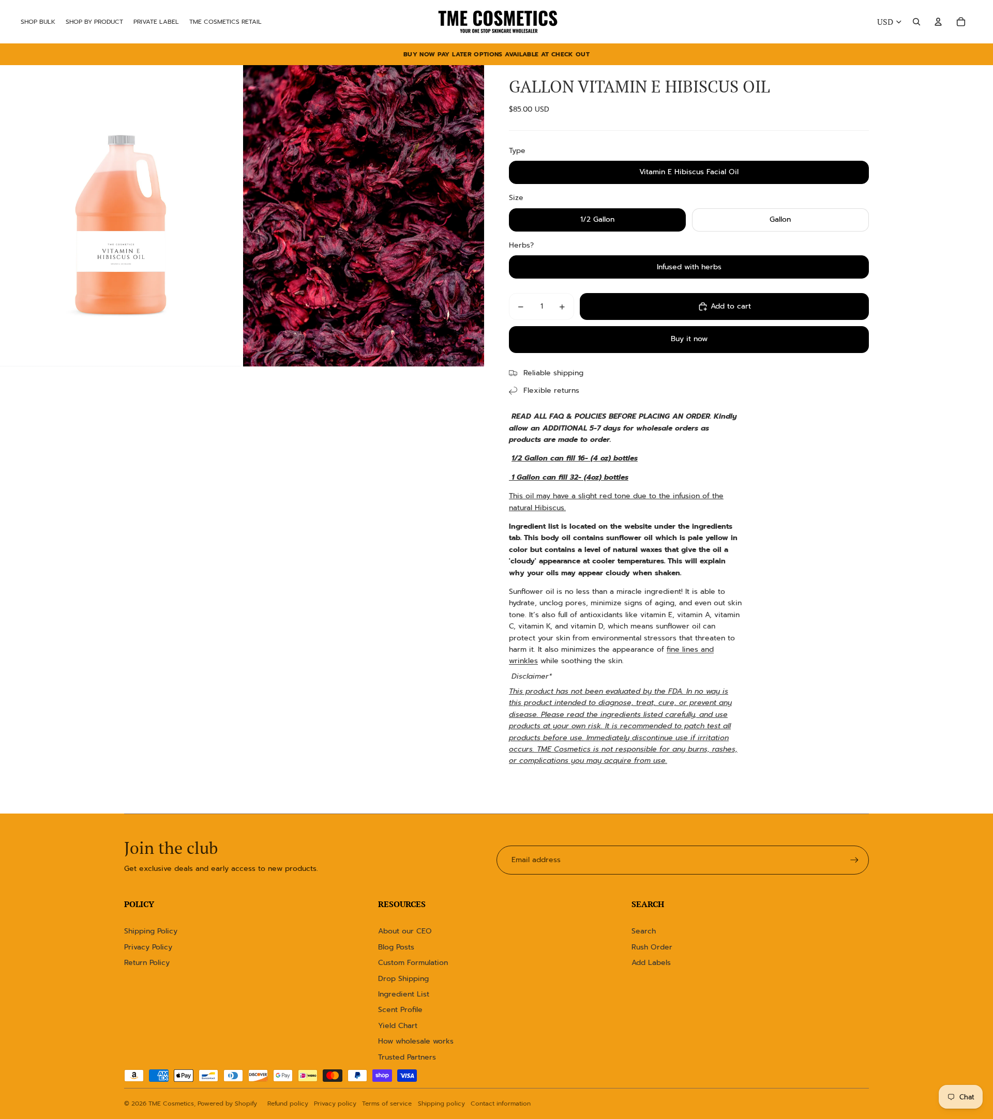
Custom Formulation (413, 962)
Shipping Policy (150, 931)
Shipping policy (441, 1103)
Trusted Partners (407, 1057)
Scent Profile (400, 1009)
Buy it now (689, 338)
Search (643, 931)
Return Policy (147, 962)
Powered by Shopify (227, 1103)
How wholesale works (416, 1041)
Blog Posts (396, 947)
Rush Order (651, 947)
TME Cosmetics (171, 1103)
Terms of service (387, 1103)
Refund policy (287, 1103)
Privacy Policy (148, 947)
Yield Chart (397, 1025)
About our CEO (405, 931)
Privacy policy (335, 1103)
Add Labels (651, 962)
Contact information (501, 1103)
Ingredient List (403, 994)
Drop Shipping (403, 978)
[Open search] (916, 21)
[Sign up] (854, 860)
